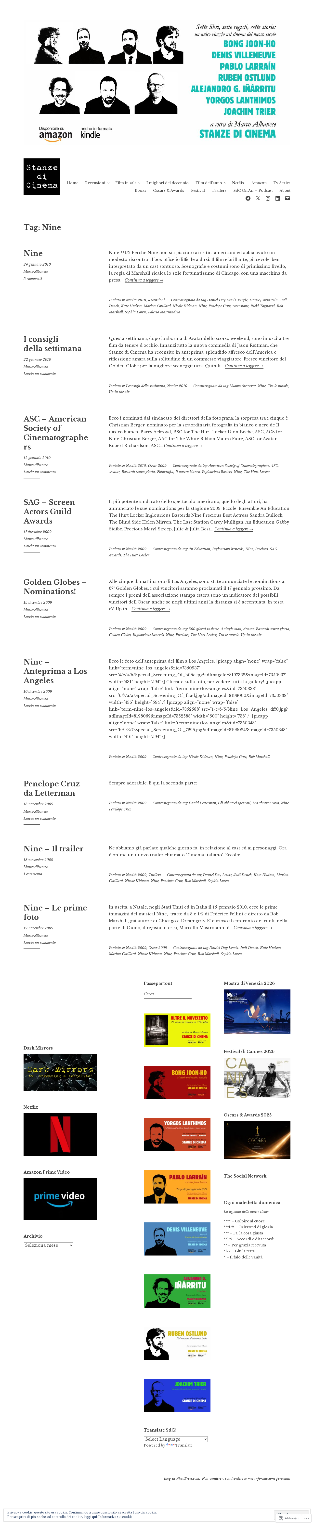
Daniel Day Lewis (221, 300)
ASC (274, 465)
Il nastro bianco (187, 472)
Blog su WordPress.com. (182, 1478)
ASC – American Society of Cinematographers (56, 433)
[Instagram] (268, 197)
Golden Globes (120, 635)
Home (72, 183)
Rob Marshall (259, 757)
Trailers (219, 190)
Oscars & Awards (168, 190)
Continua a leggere (144, 280)
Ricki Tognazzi (262, 306)
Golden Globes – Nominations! (55, 587)
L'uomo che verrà (242, 386)
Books (140, 190)
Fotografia (165, 472)
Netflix (238, 183)
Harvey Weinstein (263, 300)
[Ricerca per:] (167, 994)
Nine (33, 253)
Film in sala (125, 183)
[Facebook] (248, 197)
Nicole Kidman (185, 306)
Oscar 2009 (157, 465)
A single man (231, 629)
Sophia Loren (135, 312)
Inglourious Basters (217, 472)
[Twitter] (258, 197)
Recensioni (95, 183)
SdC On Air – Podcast (253, 190)
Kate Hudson (131, 306)
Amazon (259, 183)
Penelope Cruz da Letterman (52, 789)
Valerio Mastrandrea (164, 312)
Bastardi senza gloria (138, 472)
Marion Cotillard (157, 306)
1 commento (33, 874)
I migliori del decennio (167, 183)
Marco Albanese (36, 271)
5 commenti (33, 279)
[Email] (287, 197)
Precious (261, 549)
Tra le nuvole (278, 386)
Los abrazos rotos (265, 803)
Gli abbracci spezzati (234, 803)
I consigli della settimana (53, 344)
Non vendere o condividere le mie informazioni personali (246, 1478)
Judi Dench (243, 875)
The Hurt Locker (257, 472)
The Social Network (245, 1176)
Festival (198, 190)
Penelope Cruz (220, 306)
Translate (184, 1445)
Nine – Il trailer (54, 849)
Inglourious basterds (227, 549)
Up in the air (119, 392)
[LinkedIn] (278, 197)
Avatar (114, 472)
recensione (241, 306)
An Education (199, 549)
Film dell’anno (209, 183)
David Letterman (202, 803)
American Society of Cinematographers (239, 465)
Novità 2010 (136, 300)
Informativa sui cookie (115, 1517)
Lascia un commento (40, 374)
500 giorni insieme (204, 629)
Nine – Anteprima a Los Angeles (55, 671)
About (285, 190)
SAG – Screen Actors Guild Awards (49, 511)
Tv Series (282, 183)
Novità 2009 (136, 549)
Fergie (243, 300)
